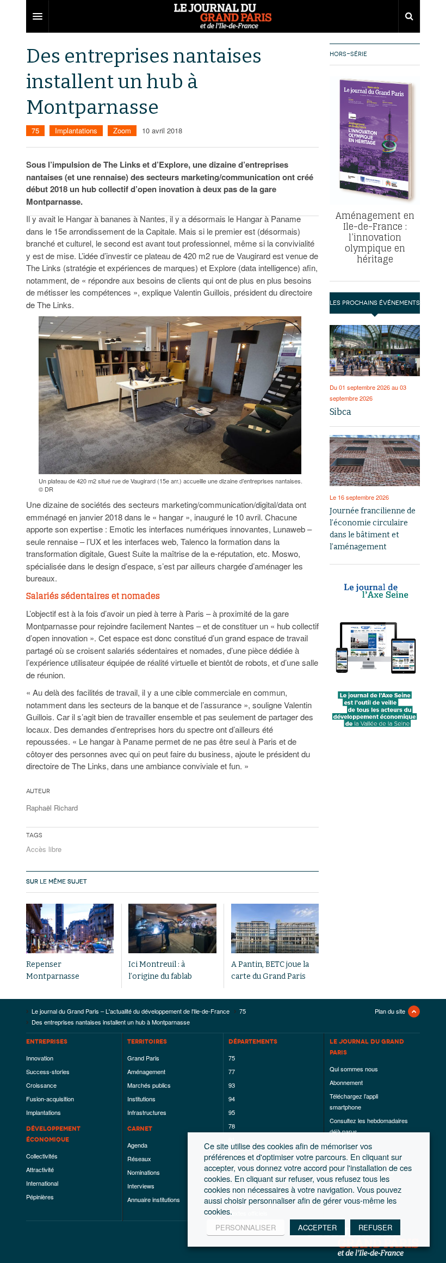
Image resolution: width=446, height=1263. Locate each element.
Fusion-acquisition (50, 1098)
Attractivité (40, 1169)
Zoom (122, 130)
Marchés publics (149, 1085)
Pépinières (40, 1196)
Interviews (140, 1185)
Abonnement (346, 1082)
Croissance (41, 1085)
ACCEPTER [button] (317, 1227)
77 (231, 1071)
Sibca (340, 412)
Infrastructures (146, 1112)
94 (231, 1098)
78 (231, 1125)
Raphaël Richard (52, 807)
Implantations (76, 130)
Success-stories (48, 1071)
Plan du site (390, 1011)
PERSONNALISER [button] (245, 1227)
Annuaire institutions (153, 1199)
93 (231, 1085)
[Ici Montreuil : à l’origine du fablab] (172, 928)
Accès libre (43, 849)
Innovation (39, 1057)
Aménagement (146, 1071)
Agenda (137, 1145)
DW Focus (223, 16)
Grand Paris (143, 1057)
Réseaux (139, 1158)
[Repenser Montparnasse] (70, 928)
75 (35, 130)
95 (231, 1112)
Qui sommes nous (354, 1068)
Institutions (141, 1098)
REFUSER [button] (375, 1227)
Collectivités (42, 1155)
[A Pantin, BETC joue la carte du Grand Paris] (275, 928)
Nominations (143, 1172)
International (42, 1183)
